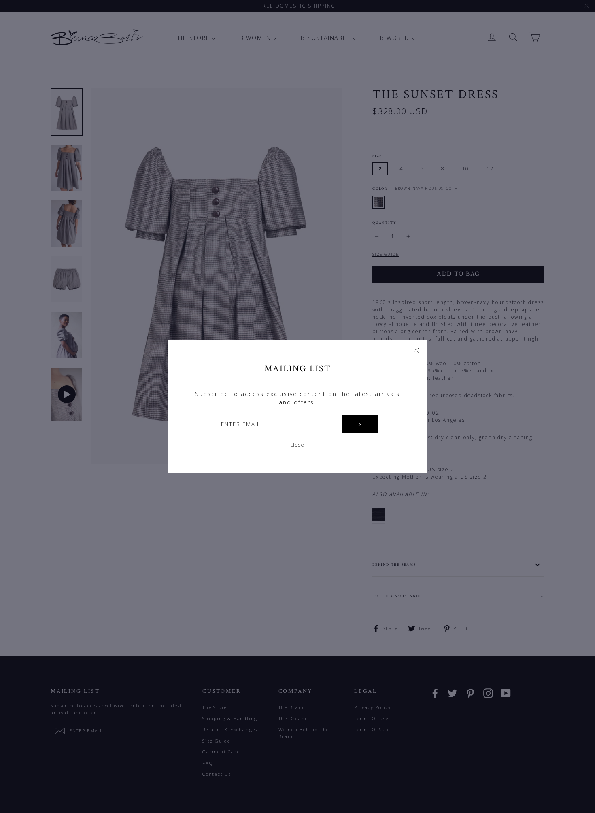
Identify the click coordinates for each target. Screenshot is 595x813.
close (298, 444)
